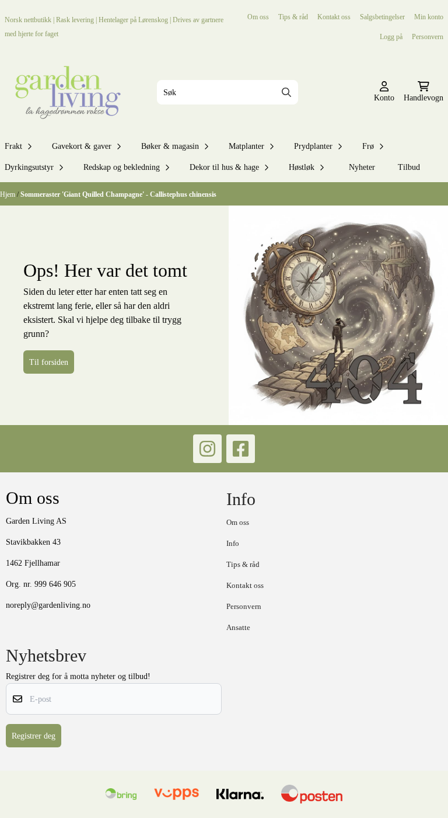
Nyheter (362, 167)
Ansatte (238, 627)
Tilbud (409, 167)
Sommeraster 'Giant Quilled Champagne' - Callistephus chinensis (118, 194)
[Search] (286, 92)
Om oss (258, 16)
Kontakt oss (334, 16)
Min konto (428, 16)
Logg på (391, 36)
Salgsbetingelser (382, 16)
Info (232, 543)
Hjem (8, 194)
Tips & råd (293, 16)
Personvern (427, 36)
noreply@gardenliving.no (48, 605)
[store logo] (65, 92)
